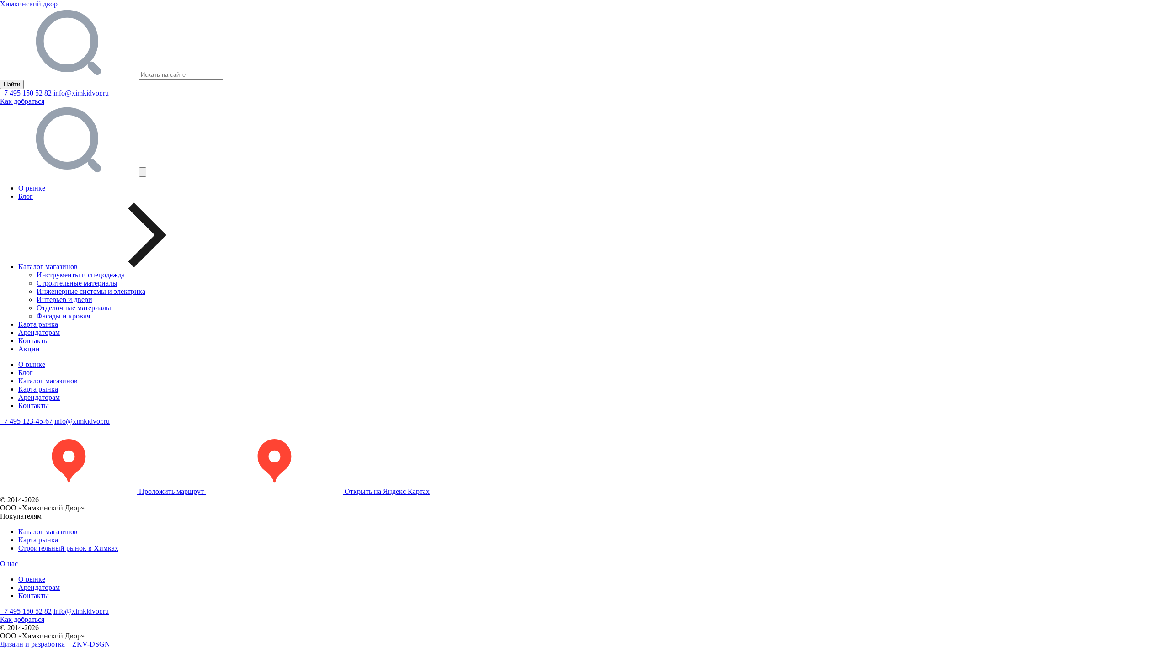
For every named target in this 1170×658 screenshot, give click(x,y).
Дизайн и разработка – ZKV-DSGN (55, 644)
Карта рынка (38, 324)
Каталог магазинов (48, 381)
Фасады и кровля (63, 316)
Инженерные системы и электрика (91, 291)
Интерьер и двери (64, 299)
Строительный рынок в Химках (68, 548)
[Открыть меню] (142, 172)
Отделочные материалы (74, 308)
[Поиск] (69, 171)
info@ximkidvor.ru (81, 93)
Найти (12, 84)
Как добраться (22, 101)
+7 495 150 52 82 (26, 93)
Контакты (33, 341)
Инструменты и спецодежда (81, 275)
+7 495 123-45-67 (26, 421)
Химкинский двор (29, 4)
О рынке (31, 188)
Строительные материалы (77, 283)
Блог (25, 196)
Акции (29, 349)
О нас (9, 564)
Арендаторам (39, 332)
